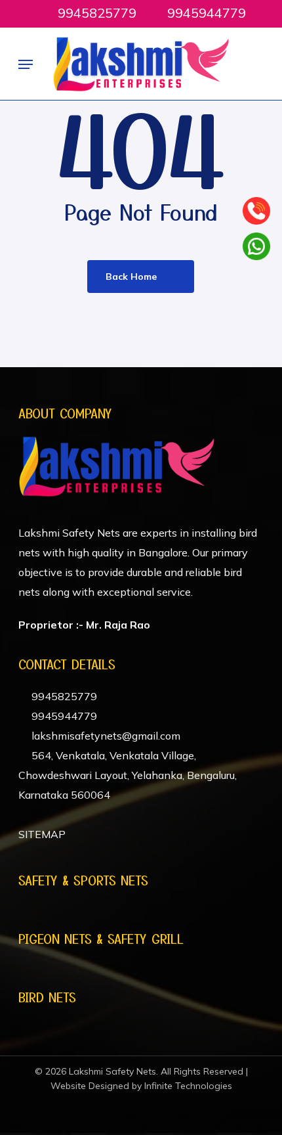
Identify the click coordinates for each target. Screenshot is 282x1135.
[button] (25, 64)
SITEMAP (42, 834)
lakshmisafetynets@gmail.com (104, 735)
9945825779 (63, 696)
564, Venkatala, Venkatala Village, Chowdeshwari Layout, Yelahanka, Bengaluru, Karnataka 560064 (127, 775)
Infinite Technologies (188, 1086)
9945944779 (63, 716)
